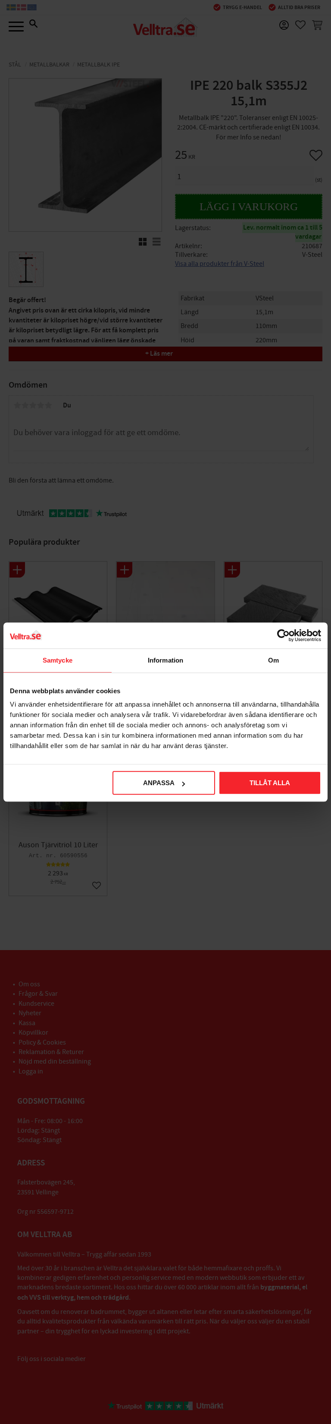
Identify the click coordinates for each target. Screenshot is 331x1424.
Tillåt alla (270, 782)
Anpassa (159, 782)
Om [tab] (273, 660)
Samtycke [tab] (57, 660)
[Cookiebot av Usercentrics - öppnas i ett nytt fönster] (283, 635)
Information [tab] (165, 660)
